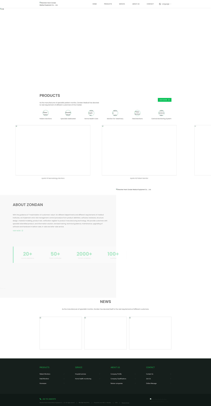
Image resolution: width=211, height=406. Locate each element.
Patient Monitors (46, 119)
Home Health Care (91, 119)
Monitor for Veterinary (115, 119)
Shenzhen (108, 402)
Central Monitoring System (161, 119)
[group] (50, 153)
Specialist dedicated (68, 119)
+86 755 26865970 (49, 399)
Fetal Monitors (137, 119)
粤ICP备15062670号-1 (84, 402)
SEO (116, 402)
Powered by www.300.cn (100, 402)
